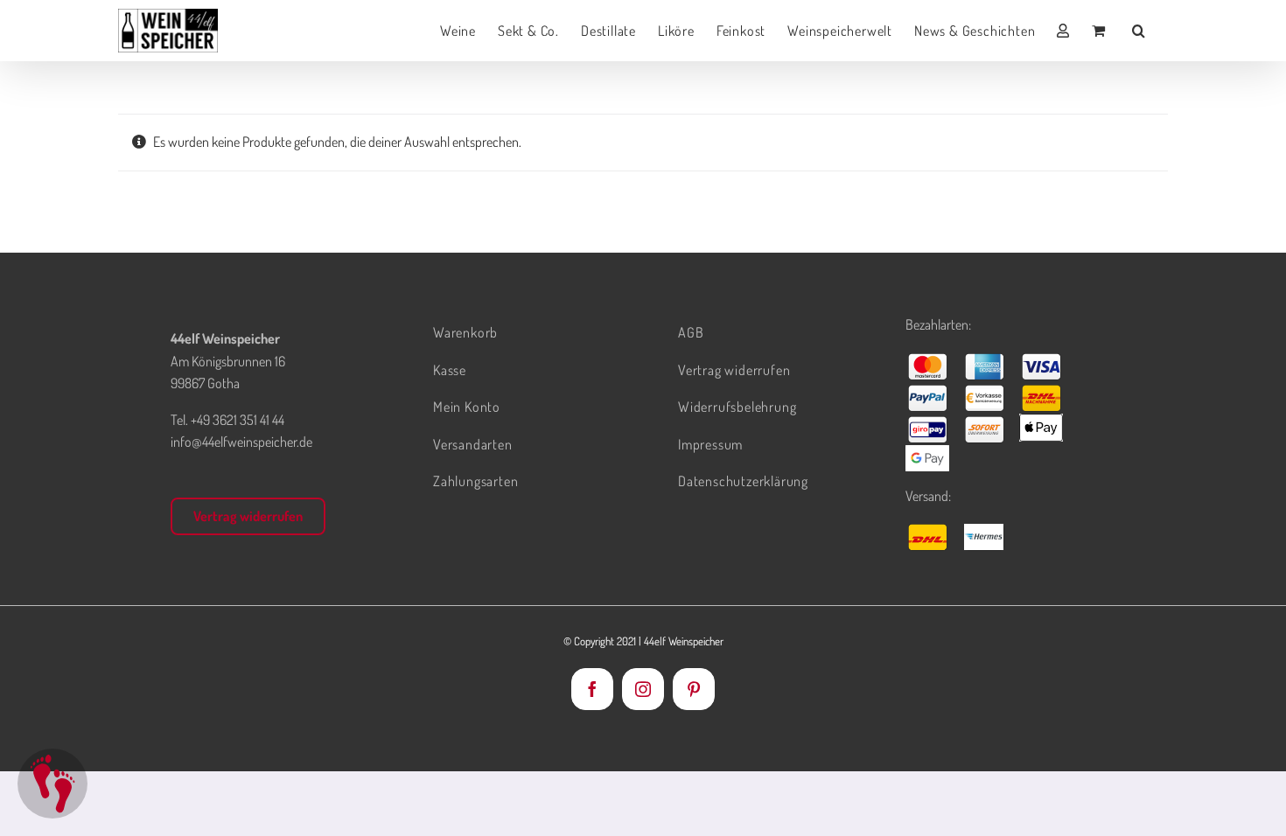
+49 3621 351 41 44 (237, 419)
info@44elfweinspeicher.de (241, 441)
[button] (1139, 30)
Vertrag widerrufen (248, 516)
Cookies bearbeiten (52, 783)
